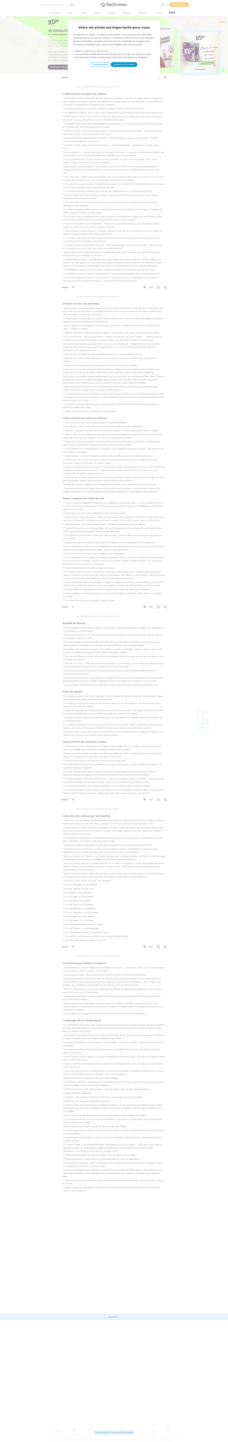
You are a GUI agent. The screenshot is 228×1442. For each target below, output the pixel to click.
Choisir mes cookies (100, 64)
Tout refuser (114, 70)
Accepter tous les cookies (124, 64)
